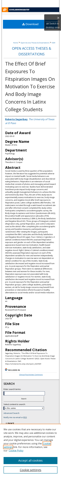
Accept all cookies (30, 460)
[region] (30, 450)
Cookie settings (30, 470)
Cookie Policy (16, 450)
